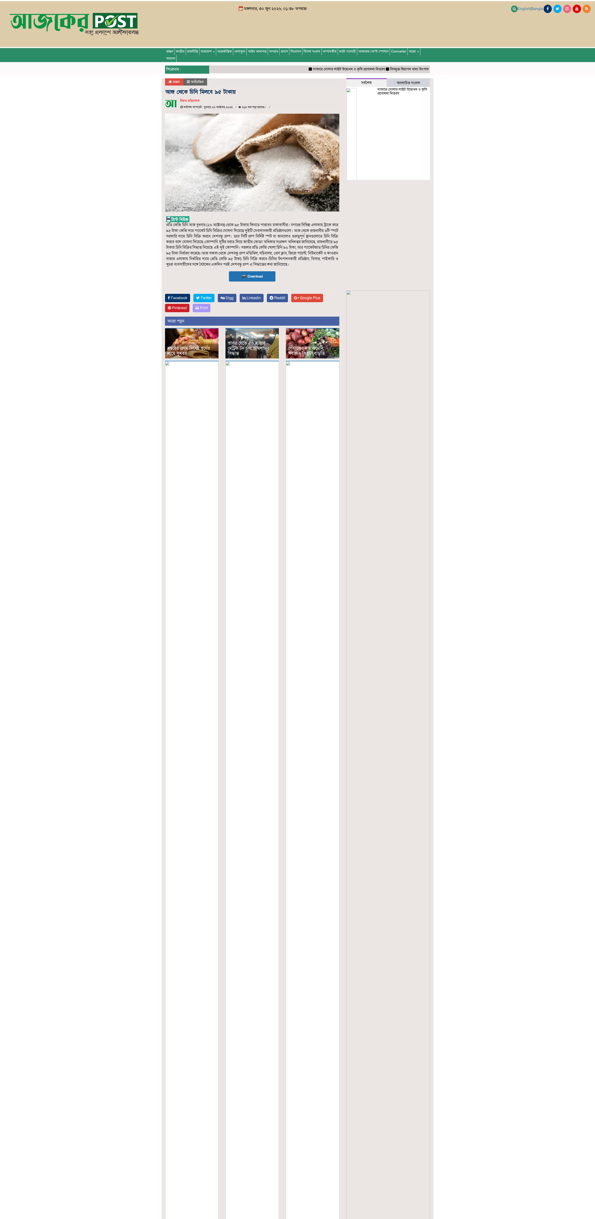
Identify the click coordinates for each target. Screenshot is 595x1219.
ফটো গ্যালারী (347, 51)
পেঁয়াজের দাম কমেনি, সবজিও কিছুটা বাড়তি (306, 351)
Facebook (178, 298)
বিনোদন (296, 51)
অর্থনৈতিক (197, 82)
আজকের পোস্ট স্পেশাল (373, 51)
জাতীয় (180, 51)
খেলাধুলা (239, 51)
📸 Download (252, 276)
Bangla (537, 8)
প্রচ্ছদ (169, 51)
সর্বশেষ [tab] (366, 83)
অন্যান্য (170, 58)
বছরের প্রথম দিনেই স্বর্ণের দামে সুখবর (188, 351)
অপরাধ (273, 51)
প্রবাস (284, 51)
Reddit (279, 298)
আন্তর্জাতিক (224, 51)
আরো (413, 51)
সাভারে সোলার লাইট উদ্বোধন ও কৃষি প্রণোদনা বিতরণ (330, 69)
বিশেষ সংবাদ (312, 51)
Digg (229, 298)
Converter (398, 51)
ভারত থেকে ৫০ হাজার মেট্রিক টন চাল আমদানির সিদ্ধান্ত (248, 348)
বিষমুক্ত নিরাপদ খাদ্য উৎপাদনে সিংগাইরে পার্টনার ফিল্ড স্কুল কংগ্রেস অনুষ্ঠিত (421, 69)
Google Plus (309, 298)
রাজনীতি (192, 51)
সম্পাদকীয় (330, 51)
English (524, 8)
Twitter (206, 298)
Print (203, 308)
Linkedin (253, 298)
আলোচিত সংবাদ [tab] (408, 83)
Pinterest (179, 308)
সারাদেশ (206, 51)
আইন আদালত (257, 51)
